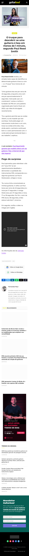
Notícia (14, 33)
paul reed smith (6, 261)
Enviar (14, 525)
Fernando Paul (7, 55)
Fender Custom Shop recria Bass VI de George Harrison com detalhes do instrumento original (12, 470)
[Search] (26, 2)
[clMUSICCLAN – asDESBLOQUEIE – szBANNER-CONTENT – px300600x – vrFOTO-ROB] (14, 441)
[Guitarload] (14, 2)
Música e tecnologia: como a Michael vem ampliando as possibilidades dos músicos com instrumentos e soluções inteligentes (13, 479)
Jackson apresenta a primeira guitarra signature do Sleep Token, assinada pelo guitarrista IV (13, 460)
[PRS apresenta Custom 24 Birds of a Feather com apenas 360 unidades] (14, 372)
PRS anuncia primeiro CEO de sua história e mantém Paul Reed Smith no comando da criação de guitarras (14, 357)
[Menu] (3, 2)
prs (13, 261)
